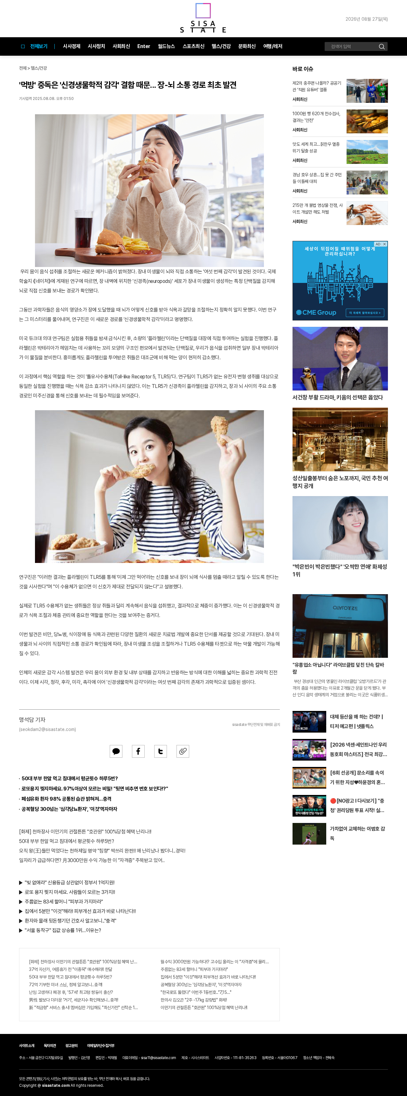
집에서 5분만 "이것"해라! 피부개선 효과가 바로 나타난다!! (80, 911)
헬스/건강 (221, 46)
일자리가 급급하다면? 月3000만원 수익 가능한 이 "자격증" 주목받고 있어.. (91, 860)
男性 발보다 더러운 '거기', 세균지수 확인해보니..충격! (73, 999)
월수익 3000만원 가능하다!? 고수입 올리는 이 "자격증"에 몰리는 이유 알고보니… (215, 961)
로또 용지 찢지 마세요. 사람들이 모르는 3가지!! (70, 892)
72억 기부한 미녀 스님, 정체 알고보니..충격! (65, 984)
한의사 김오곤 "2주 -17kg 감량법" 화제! (194, 999)
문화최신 (247, 46)
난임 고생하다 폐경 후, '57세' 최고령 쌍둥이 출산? (71, 992)
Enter (143, 46)
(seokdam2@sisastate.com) (47, 729)
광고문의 (72, 1045)
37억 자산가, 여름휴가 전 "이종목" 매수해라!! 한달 (70, 969)
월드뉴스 (166, 46)
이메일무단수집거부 (100, 1045)
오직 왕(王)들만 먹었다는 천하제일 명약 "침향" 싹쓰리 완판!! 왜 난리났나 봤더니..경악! (102, 851)
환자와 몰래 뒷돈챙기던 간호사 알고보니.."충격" (70, 921)
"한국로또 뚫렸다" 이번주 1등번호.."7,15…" (196, 992)
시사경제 (71, 46)
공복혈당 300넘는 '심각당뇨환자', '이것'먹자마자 (69, 809)
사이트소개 (26, 1045)
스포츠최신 (193, 46)
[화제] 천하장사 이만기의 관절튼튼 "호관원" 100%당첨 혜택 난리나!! (85, 832)
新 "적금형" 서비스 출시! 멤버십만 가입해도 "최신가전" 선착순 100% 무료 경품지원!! (83, 1007)
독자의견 (50, 1045)
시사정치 (96, 46)
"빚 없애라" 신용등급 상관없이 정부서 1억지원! (69, 883)
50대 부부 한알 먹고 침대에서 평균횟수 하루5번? (70, 779)
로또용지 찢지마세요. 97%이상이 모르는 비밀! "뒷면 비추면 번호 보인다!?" (95, 789)
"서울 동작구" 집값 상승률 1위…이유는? (63, 930)
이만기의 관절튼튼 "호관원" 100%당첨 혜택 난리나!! (204, 1007)
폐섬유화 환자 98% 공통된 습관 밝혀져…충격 (67, 799)
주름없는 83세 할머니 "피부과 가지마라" (64, 902)
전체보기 (38, 46)
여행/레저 (272, 46)
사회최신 (121, 46)
